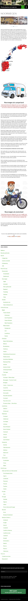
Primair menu (26, 7)
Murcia (5, 546)
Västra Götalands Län (8, 304)
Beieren (5, 343)
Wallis (4, 465)
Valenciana (5, 551)
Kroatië (3, 491)
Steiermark (5, 452)
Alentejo (5, 499)
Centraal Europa (4, 307)
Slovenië (4, 509)
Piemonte (5, 481)
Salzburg (5, 450)
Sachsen (5, 364)
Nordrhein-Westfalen (8, 359)
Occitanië (5, 398)
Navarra (5, 548)
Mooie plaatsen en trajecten (9, 7)
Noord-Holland (6, 429)
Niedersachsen (6, 356)
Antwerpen (7, 315)
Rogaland (5, 289)
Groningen (5, 421)
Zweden (4, 299)
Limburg (5, 424)
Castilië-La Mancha (7, 530)
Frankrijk (4, 374)
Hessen (5, 351)
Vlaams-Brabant (8, 320)
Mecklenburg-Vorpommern (9, 354)
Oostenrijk (4, 442)
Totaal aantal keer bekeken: (7, 576)
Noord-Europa (4, 268)
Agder (4, 281)
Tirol (4, 455)
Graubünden (6, 460)
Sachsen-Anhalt (6, 367)
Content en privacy (6, 556)
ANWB (13, 236)
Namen (6, 336)
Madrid (5, 543)
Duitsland (4, 338)
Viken (4, 297)
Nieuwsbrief (5, 559)
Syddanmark (6, 276)
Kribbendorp (5, 263)
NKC (10, 236)
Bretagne (5, 382)
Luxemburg (7, 333)
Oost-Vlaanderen (8, 317)
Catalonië (5, 535)
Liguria (4, 476)
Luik (5, 330)
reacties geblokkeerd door (15, 592)
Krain (4, 512)
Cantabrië (5, 527)
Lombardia (5, 478)
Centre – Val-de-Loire (8, 385)
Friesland (5, 416)
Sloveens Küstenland (7, 514)
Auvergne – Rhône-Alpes (8, 377)
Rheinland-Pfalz (6, 361)
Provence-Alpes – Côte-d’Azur (10, 403)
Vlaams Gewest (6, 312)
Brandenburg (6, 346)
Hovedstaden (6, 273)
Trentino (5, 486)
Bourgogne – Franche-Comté (9, 380)
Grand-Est (5, 387)
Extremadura (6, 540)
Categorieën (4, 258)
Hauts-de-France (7, 390)
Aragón (5, 522)
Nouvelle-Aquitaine (7, 395)
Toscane (5, 483)
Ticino (4, 463)
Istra (4, 494)
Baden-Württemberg (8, 341)
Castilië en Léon (6, 533)
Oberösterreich (6, 447)
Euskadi (5, 538)
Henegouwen (7, 328)
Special (2, 255)
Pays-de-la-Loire (7, 400)
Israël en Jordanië (6, 260)
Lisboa (4, 504)
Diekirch (5, 408)
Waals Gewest (6, 325)
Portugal (4, 496)
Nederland (4, 413)
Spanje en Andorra (6, 517)
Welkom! (3, 250)
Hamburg (5, 349)
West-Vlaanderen (8, 323)
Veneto (4, 489)
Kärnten (5, 444)
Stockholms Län (6, 302)
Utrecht (5, 434)
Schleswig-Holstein (7, 369)
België (3, 310)
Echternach (5, 411)
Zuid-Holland (6, 439)
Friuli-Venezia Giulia (7, 473)
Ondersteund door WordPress (14, 599)
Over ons (3, 553)
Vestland (5, 294)
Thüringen (5, 372)
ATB (3, 266)
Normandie (5, 393)
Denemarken (5, 271)
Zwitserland (4, 457)
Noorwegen (4, 279)
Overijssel (5, 431)
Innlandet (5, 284)
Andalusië (5, 520)
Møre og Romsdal (7, 286)
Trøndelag (5, 291)
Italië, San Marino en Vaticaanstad (9, 470)
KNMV (18, 236)
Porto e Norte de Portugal (9, 507)
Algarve (5, 501)
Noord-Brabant (6, 426)
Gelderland (5, 419)
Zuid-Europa (3, 468)
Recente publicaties (5, 253)
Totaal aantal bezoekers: (6, 577)
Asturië (5, 525)
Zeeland (5, 437)
